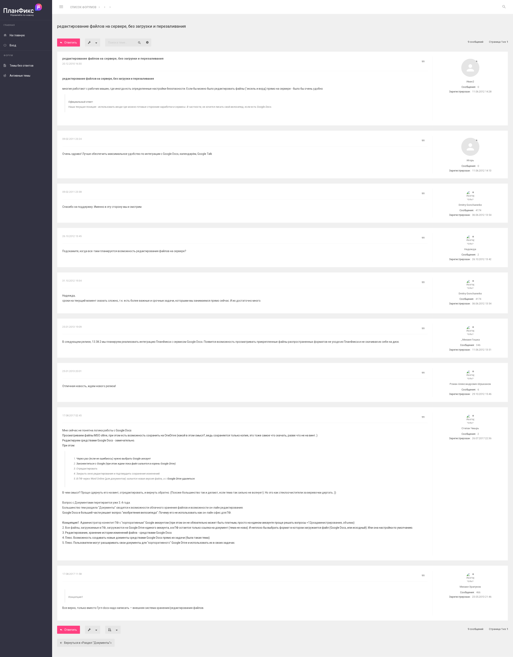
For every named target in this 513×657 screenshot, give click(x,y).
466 (478, 592)
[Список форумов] (26, 10)
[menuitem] (504, 7)
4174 (478, 210)
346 (478, 345)
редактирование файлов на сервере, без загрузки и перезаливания (113, 58)
